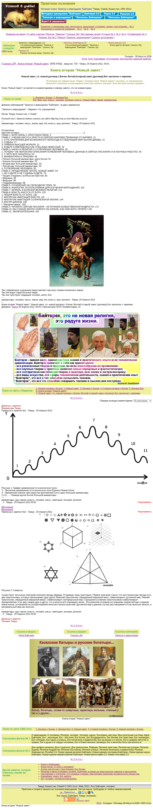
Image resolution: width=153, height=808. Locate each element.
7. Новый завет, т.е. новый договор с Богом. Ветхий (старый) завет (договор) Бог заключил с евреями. (88, 393)
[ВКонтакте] (79, 792)
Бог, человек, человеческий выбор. (59, 779)
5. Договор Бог (136, 388)
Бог (34, 100)
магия (100, 100)
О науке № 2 (108, 34)
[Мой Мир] (89, 792)
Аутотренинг (112, 59)
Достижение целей (90, 34)
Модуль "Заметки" (55, 34)
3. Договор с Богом (89, 388)
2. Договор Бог (60, 97)
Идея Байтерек (26, 635)
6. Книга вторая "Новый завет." (51, 391)
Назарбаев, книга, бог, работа (56, 776)
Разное (22, 50)
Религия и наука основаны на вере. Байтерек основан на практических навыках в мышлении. (89, 771)
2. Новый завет (71, 388)
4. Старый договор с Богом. (102, 729)
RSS (99, 803)
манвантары (110, 100)
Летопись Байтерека (74, 43)
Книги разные (115, 43)
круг (45, 100)
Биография (99, 59)
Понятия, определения (78, 37)
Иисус (51, 100)
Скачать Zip (73, 34)
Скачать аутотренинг (102, 37)
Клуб (84, 59)
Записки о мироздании (30, 43)
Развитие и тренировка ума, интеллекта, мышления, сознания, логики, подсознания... (85, 26)
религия (69, 100)
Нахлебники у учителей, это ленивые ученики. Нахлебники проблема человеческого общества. (90, 774)
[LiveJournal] (92, 792)
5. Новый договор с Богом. (130, 729)
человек (60, 100)
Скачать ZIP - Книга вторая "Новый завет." (26, 63)
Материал (7, 507)
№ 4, (93, 29)
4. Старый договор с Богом (114, 388)
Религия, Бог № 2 (47, 37)
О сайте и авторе (36, 34)
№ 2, (131, 26)
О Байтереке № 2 (137, 34)
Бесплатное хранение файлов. (136, 59)
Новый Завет (89, 100)
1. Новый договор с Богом (49, 388)
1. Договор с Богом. (45, 729)
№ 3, (86, 29)
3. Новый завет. (79, 729)
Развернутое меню (15, 34)
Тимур (15, 307)
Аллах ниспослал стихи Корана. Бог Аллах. (63, 769)
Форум (61, 37)
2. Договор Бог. (63, 729)
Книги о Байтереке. (50, 764)
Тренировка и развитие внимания (58, 29)
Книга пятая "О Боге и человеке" (57, 767)
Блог (90, 59)
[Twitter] (83, 792)
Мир (39, 100)
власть (78, 100)
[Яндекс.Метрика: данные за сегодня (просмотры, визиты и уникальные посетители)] (82, 799)
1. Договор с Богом (42, 97)
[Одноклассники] (86, 792)
